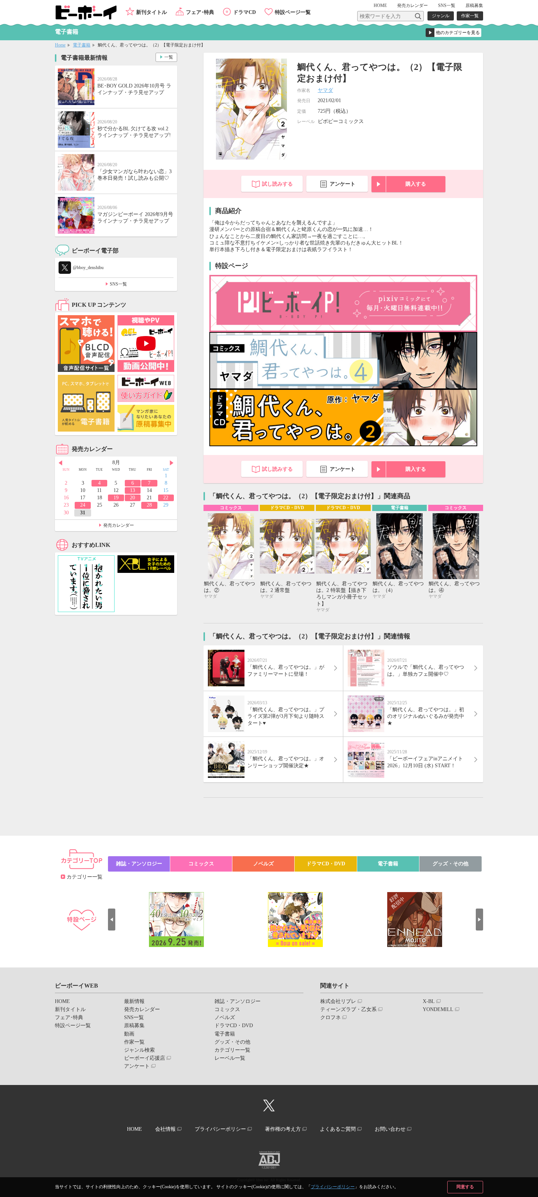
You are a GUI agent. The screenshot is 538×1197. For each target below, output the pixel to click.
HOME (380, 5)
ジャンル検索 (139, 1050)
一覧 (168, 57)
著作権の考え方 (283, 1129)
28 (149, 505)
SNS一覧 (446, 5)
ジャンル (440, 15)
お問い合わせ (390, 1129)
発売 (412, 5)
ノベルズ (263, 863)
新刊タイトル (151, 12)
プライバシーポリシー (333, 1186)
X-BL (429, 1001)
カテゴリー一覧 (84, 877)
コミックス (201, 863)
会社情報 (165, 1129)
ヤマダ (325, 90)
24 (82, 505)
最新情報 (134, 1001)
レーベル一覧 (229, 1058)
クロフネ (330, 1017)
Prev (60, 463)
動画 (129, 1034)
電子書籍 (81, 45)
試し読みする (277, 184)
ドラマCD (244, 12)
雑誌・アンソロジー (139, 863)
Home (60, 45)
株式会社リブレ (338, 1001)
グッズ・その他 (450, 863)
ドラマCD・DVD (325, 863)
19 (116, 497)
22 (165, 497)
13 (132, 490)
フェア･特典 (200, 12)
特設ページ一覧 (293, 12)
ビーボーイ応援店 (144, 1058)
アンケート (342, 184)
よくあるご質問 (338, 1129)
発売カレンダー (118, 525)
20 (132, 497)
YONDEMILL (438, 1009)
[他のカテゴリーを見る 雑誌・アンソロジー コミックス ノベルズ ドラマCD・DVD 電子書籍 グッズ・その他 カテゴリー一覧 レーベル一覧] (453, 32)
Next (171, 463)
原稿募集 (474, 5)
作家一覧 (470, 15)
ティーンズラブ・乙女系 (348, 1009)
